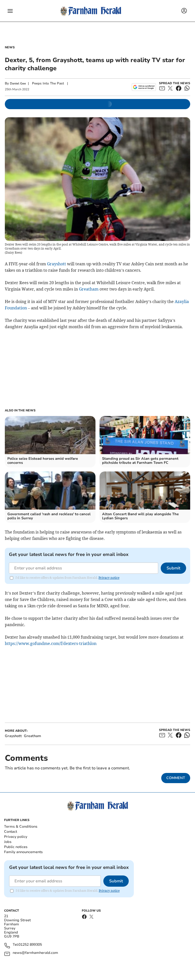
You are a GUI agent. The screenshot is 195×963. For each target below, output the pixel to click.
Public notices (15, 846)
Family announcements (23, 852)
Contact (10, 831)
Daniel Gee (18, 83)
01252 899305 (30, 945)
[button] (10, 11)
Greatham (89, 289)
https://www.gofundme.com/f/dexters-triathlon (50, 643)
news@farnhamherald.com (35, 953)
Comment (175, 777)
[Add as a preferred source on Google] (144, 87)
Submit (173, 568)
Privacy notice (109, 578)
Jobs (7, 841)
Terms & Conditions (20, 826)
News (10, 47)
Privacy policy (15, 836)
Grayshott (56, 263)
